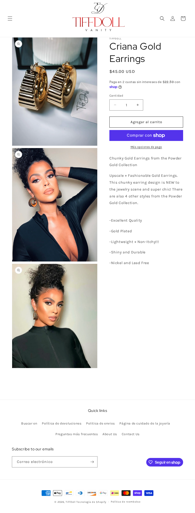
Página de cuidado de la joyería (144, 423)
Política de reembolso (126, 501)
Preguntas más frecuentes (76, 434)
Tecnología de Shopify (91, 502)
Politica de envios (100, 423)
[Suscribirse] (92, 461)
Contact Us (131, 434)
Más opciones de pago (146, 147)
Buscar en (29, 423)
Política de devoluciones (61, 423)
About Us (109, 434)
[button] (10, 18)
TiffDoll (71, 502)
